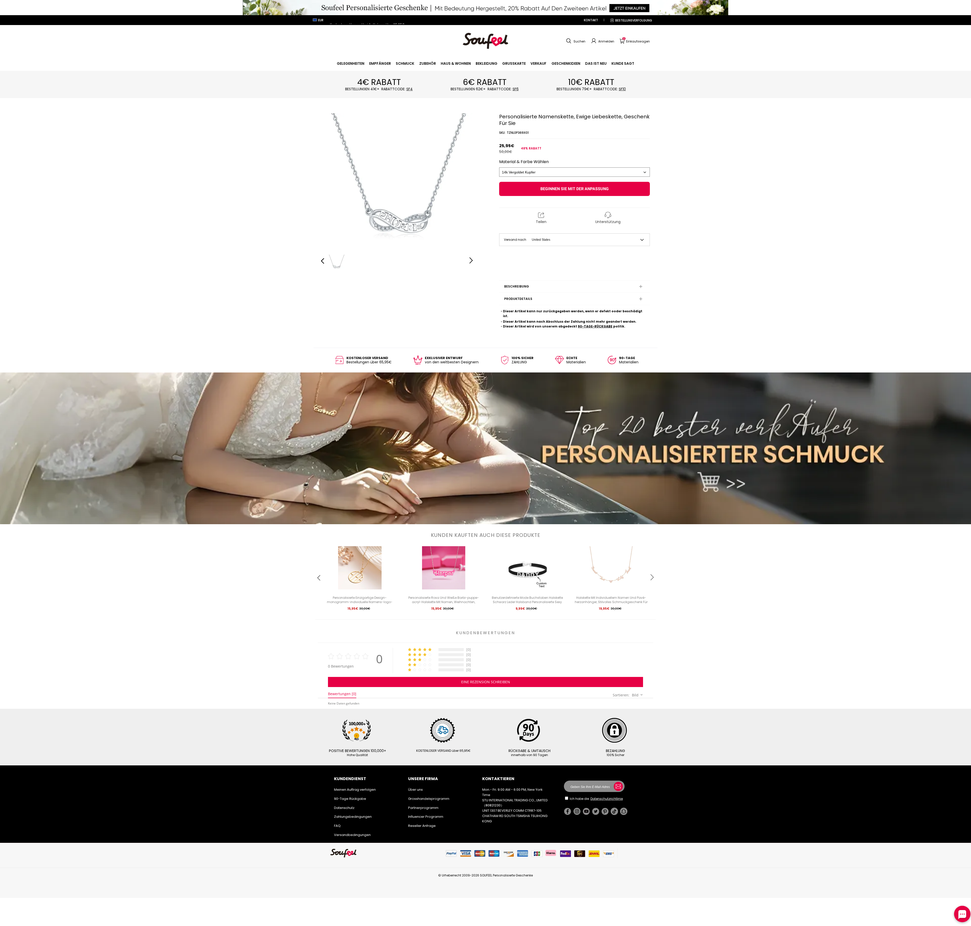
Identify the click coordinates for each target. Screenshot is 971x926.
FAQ (337, 825)
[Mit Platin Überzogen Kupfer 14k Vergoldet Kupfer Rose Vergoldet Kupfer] (574, 172)
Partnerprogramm (423, 807)
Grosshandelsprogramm (428, 798)
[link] (350, 63)
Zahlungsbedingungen (353, 816)
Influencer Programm (425, 816)
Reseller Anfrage (422, 825)
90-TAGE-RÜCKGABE (595, 326)
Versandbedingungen (352, 834)
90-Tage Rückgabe (350, 798)
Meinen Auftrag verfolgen (355, 789)
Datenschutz (344, 807)
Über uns (415, 789)
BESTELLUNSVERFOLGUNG (633, 20)
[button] (575, 41)
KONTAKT (591, 20)
